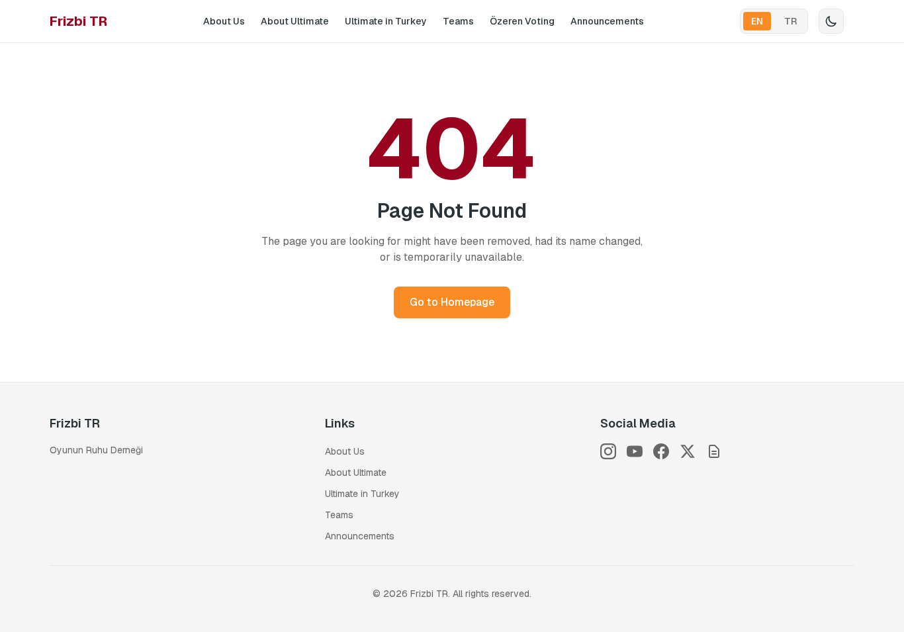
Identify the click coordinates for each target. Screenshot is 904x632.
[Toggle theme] (831, 21)
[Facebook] (661, 451)
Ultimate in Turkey (386, 21)
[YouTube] (635, 451)
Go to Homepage (452, 302)
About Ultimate (295, 21)
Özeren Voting (522, 21)
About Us (224, 21)
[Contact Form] (714, 451)
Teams (458, 21)
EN (757, 21)
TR (790, 21)
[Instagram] (608, 451)
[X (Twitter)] (688, 451)
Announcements (607, 21)
